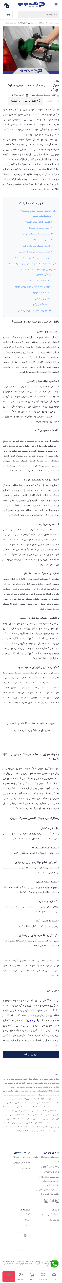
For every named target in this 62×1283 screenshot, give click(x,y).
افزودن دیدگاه (31, 1054)
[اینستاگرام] (57, 1201)
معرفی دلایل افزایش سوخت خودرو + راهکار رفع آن (32, 87)
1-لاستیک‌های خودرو (43, 216)
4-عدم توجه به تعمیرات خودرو (37, 234)
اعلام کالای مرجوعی (21, 1162)
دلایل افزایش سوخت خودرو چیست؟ (39, 211)
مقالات (41, 23)
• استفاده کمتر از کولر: (42, 304)
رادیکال (27, 1220)
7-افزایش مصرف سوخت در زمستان (35, 252)
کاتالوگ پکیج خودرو (50, 1214)
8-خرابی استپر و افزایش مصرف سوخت (34, 258)
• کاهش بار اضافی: (43, 298)
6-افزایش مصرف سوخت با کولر (37, 246)
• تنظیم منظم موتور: (42, 292)
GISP (28, 1214)
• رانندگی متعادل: (44, 274)
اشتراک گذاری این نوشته (23, 101)
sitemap (26, 1168)
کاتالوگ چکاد (53, 1220)
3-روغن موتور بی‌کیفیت (41, 228)
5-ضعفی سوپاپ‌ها (43, 240)
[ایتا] (52, 1201)
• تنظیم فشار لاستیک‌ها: (40, 280)
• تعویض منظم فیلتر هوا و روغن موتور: (33, 286)
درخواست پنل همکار (21, 1157)
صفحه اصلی (54, 23)
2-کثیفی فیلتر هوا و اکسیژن (39, 222)
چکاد (28, 1225)
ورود (7, 14)
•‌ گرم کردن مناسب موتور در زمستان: (35, 310)
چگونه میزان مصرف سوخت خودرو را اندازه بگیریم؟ (32, 264)
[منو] (56, 4)
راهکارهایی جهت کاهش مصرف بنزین (39, 270)
